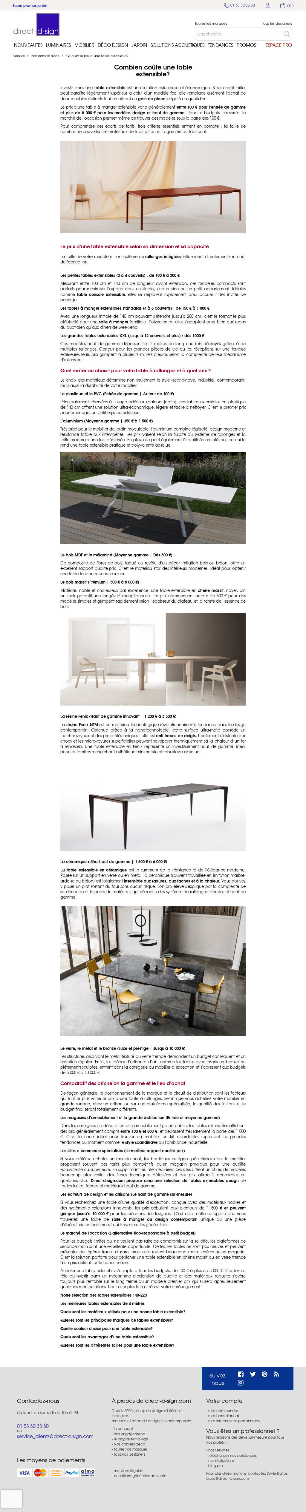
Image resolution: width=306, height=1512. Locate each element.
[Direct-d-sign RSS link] (276, 1373)
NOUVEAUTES (28, 45)
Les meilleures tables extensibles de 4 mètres (102, 1303)
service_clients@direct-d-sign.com (55, 1436)
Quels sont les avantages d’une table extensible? (107, 1337)
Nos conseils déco (45, 55)
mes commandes (223, 1410)
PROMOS (246, 45)
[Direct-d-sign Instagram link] (241, 1381)
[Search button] (288, 34)
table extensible (109, 87)
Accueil (19, 55)
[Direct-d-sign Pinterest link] (264, 1373)
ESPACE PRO (279, 45)
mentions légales (128, 1470)
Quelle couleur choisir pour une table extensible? (106, 1328)
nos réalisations (221, 1460)
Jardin (139, 45)
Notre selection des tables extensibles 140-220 (103, 1295)
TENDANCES (220, 45)
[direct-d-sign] (36, 24)
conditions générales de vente (140, 1475)
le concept (123, 1428)
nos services (218, 1450)
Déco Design (113, 45)
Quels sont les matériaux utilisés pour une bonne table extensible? (122, 1311)
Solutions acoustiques (177, 45)
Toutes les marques (211, 23)
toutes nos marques (131, 1449)
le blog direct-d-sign (131, 1439)
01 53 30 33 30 (33, 1425)
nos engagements (129, 1434)
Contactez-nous (38, 1401)
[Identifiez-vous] (268, 5)
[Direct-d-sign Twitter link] (253, 1373)
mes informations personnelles (234, 1420)
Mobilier (84, 45)
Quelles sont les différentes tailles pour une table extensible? (117, 1345)
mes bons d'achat (223, 1415)
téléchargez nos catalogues (232, 1455)
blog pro (215, 1465)
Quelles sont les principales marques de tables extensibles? (116, 1320)
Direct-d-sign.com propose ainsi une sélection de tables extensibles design (165, 1180)
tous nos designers (129, 1454)
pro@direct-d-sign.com (229, 1478)
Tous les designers (277, 23)
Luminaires (58, 45)
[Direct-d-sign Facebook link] (241, 1373)
